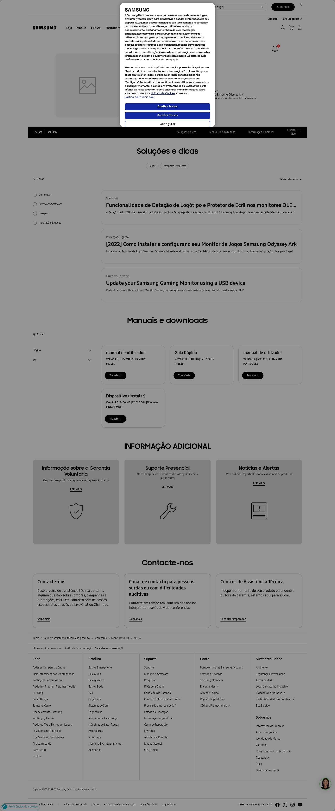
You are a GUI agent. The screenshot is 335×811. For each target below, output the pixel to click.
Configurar (167, 124)
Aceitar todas (168, 106)
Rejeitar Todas (167, 115)
